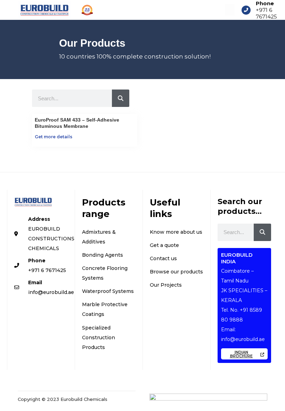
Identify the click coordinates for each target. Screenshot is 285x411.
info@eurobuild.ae (243, 339)
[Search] (120, 98)
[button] (230, 10)
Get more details (53, 136)
